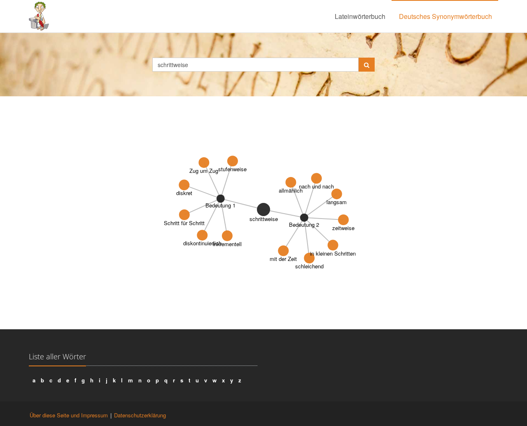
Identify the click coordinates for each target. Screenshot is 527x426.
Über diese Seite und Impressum (69, 415)
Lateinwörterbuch (360, 16)
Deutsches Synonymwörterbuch (445, 16)
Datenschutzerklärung (140, 415)
